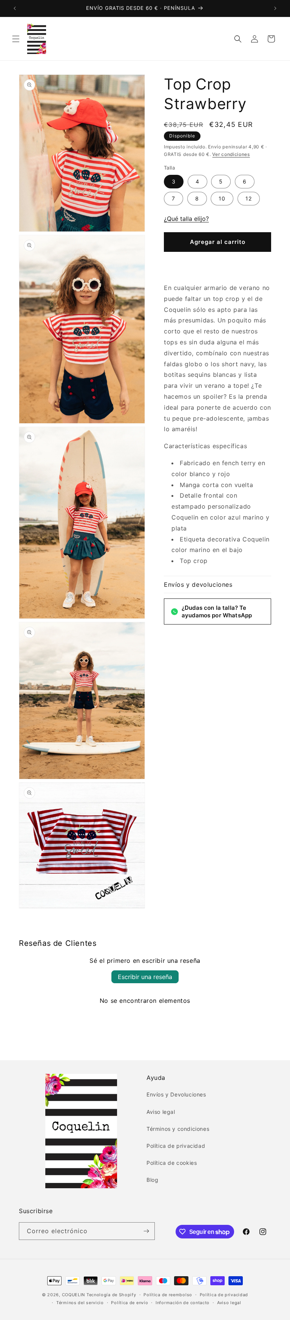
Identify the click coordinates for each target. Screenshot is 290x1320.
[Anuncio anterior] (14, 8)
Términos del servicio (80, 1302)
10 (222, 198)
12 (248, 198)
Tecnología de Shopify (111, 1294)
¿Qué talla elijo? (186, 218)
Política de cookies (172, 1163)
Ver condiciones (231, 154)
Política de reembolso (167, 1294)
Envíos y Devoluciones (176, 1094)
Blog (152, 1180)
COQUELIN (73, 1294)
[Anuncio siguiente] (275, 8)
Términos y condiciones (178, 1129)
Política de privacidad (176, 1146)
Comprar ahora (217, 264)
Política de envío (129, 1302)
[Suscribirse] (146, 1231)
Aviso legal (161, 1112)
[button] (16, 39)
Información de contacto (183, 1302)
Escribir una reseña (145, 977)
